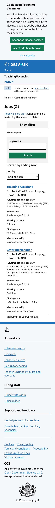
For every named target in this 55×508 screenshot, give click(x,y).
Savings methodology (17, 453)
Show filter (27, 125)
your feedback (42, 88)
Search (27, 155)
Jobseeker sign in (14, 348)
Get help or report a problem (21, 420)
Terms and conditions (17, 448)
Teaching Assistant (20, 187)
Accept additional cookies (27, 40)
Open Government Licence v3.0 (23, 472)
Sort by (11, 171)
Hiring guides (12, 401)
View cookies (27, 55)
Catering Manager (19, 250)
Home (7, 97)
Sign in (7, 70)
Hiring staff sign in (15, 395)
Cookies (9, 444)
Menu (7, 81)
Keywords (15, 141)
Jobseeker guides (14, 360)
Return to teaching (15, 366)
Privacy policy (25, 444)
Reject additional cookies (27, 48)
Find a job (10, 354)
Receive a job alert (15, 113)
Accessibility (40, 448)
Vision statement (14, 457)
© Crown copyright (27, 500)
